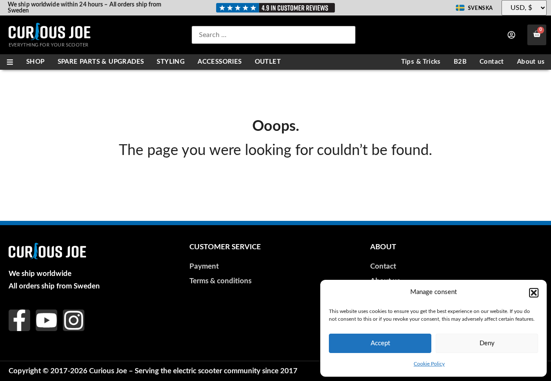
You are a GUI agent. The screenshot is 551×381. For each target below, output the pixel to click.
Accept (380, 343)
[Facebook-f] (19, 320)
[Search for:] (274, 35)
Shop (35, 62)
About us (531, 62)
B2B (460, 62)
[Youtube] (46, 320)
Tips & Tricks (421, 62)
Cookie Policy (429, 363)
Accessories (219, 62)
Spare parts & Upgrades (101, 62)
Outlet (268, 62)
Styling (171, 62)
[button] (533, 292)
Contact (492, 62)
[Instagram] (73, 320)
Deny (487, 343)
